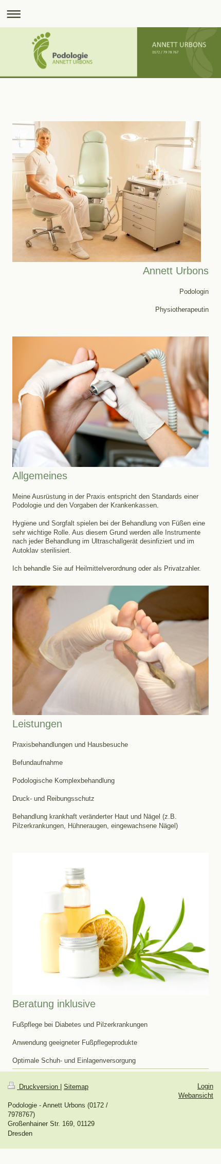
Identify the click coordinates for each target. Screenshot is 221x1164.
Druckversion (38, 1087)
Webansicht (195, 1095)
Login (205, 1086)
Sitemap (76, 1087)
